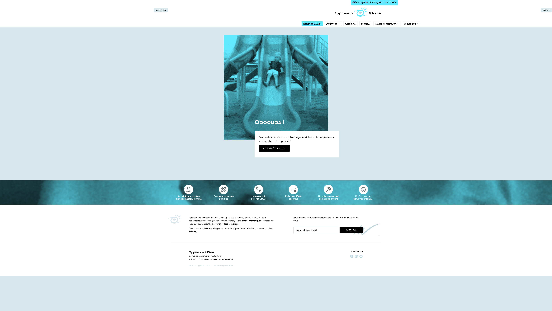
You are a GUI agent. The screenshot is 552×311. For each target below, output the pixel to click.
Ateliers (350, 23)
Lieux (386, 42)
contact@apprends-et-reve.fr (218, 259)
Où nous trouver (385, 23)
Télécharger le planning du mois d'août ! (374, 2)
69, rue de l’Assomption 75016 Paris (205, 256)
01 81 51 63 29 (194, 259)
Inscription (161, 10)
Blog (407, 42)
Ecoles (387, 36)
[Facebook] (351, 256)
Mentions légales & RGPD (223, 266)
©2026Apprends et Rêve (199, 266)
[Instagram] (356, 256)
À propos (410, 23)
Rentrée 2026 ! (312, 23)
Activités (331, 23)
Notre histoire (411, 36)
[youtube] (361, 256)
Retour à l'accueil (274, 148)
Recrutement (411, 48)
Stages (365, 23)
